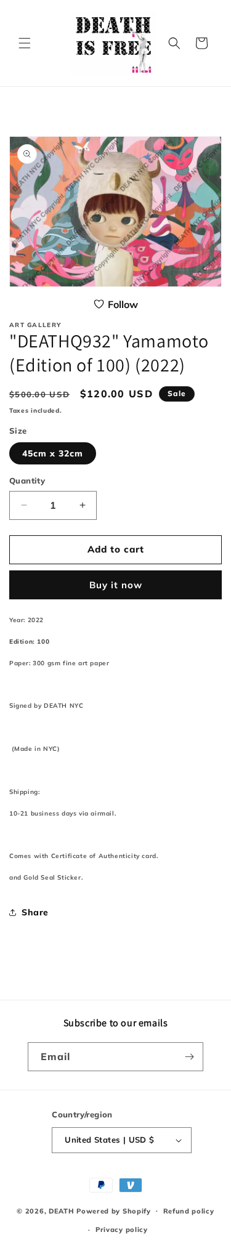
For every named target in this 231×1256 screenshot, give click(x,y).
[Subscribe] (189, 1056)
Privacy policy (121, 1229)
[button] (24, 43)
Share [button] (35, 912)
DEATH (62, 1210)
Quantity (27, 480)
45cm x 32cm (52, 453)
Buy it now (115, 585)
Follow (123, 304)
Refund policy (188, 1211)
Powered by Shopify (113, 1210)
